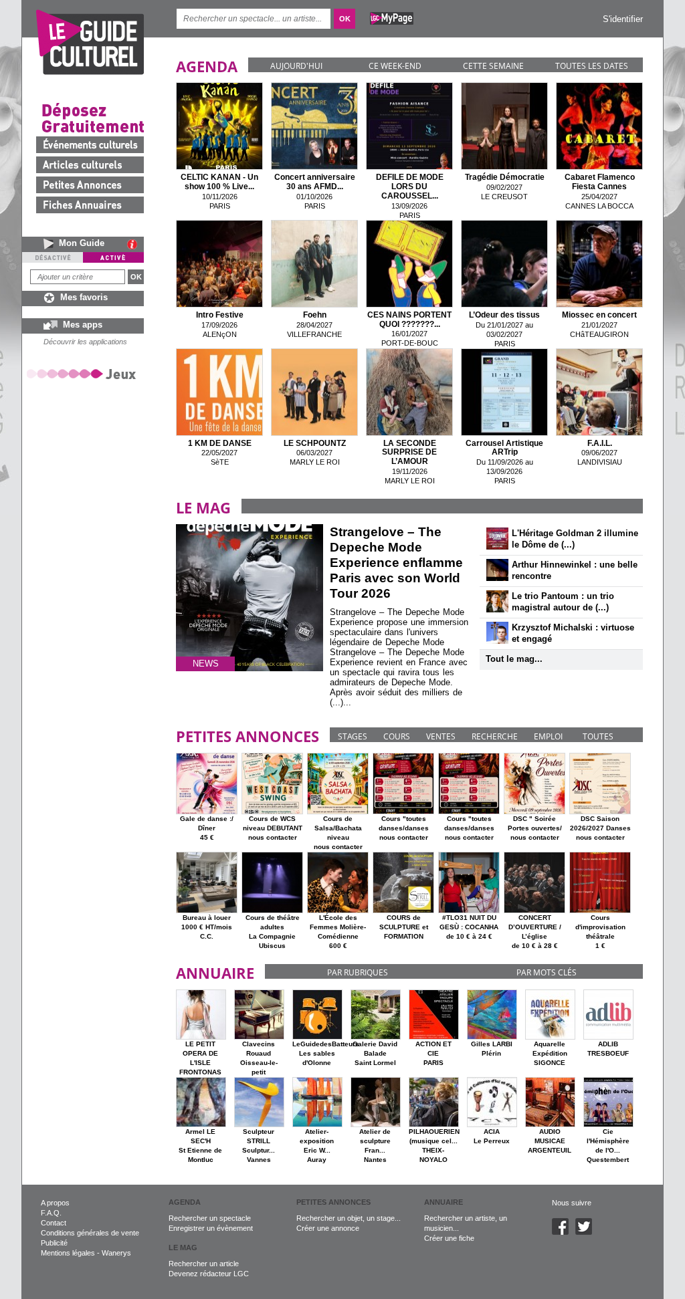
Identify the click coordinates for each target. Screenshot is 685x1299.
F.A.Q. (51, 1213)
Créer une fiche (449, 1238)
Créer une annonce (327, 1228)
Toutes (598, 736)
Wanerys (116, 1253)
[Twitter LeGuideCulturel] (587, 1232)
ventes (441, 736)
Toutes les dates (591, 66)
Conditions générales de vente (90, 1233)
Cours (396, 736)
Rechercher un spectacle (210, 1218)
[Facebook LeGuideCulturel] (563, 1232)
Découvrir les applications (85, 342)
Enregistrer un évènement (211, 1228)
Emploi (548, 736)
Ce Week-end (395, 66)
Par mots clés (546, 972)
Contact (53, 1223)
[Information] (135, 244)
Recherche (495, 736)
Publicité (54, 1243)
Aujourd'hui (296, 66)
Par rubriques (357, 972)
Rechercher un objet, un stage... (348, 1218)
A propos (55, 1203)
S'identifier (623, 19)
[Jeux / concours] (83, 373)
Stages (352, 736)
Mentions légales (68, 1253)
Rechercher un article (204, 1264)
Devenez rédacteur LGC (209, 1274)
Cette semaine (493, 66)
